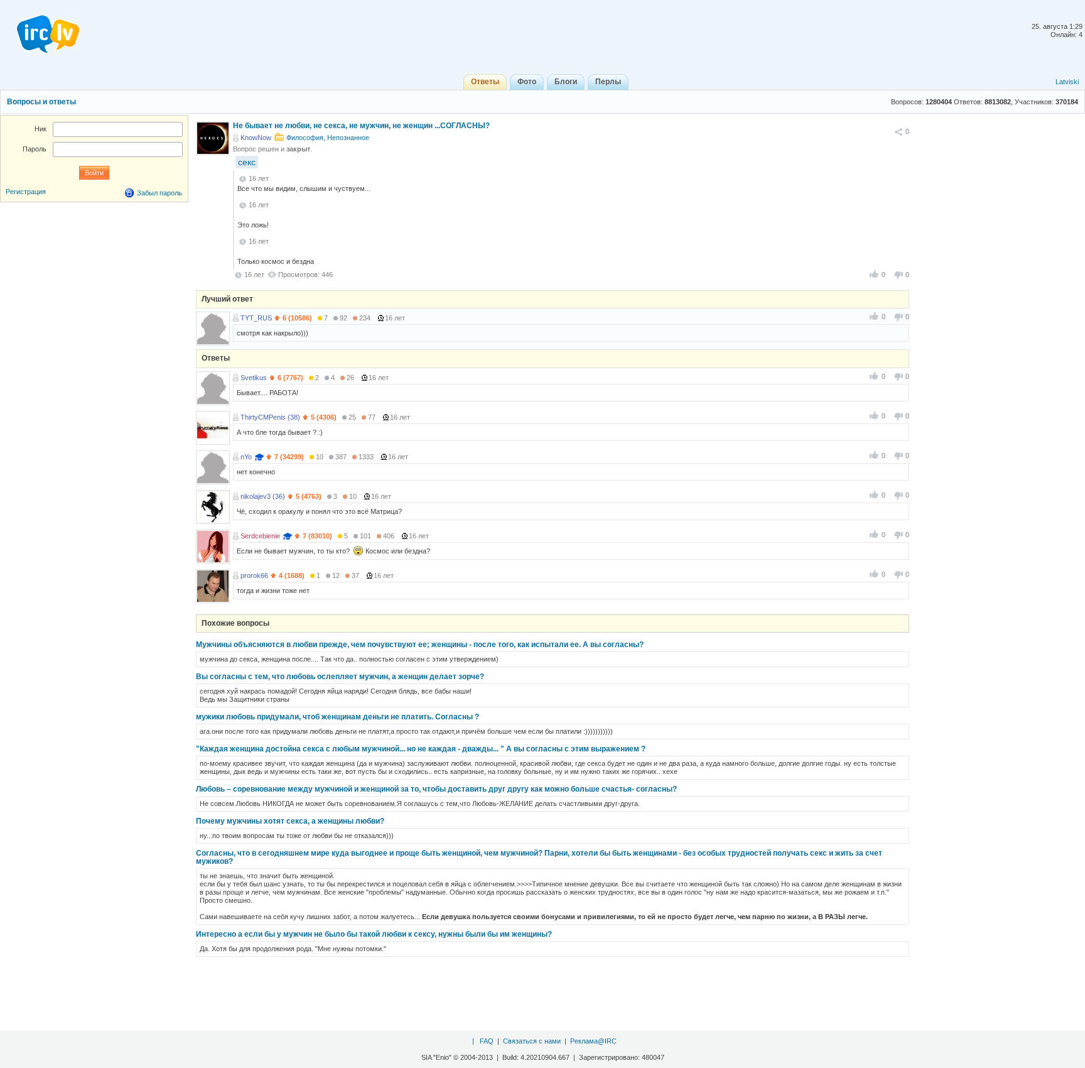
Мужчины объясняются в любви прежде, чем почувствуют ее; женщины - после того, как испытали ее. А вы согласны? (420, 644)
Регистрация (26, 191)
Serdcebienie (260, 536)
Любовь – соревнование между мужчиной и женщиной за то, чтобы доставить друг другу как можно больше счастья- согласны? (436, 789)
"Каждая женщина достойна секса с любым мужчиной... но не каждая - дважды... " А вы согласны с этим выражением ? (420, 748)
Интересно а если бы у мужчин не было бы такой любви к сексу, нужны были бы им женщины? (374, 934)
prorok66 (254, 575)
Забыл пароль (159, 193)
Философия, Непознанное (327, 137)
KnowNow (255, 137)
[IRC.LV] (40, 30)
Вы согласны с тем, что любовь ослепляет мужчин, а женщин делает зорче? (340, 676)
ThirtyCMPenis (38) (270, 417)
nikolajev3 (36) (262, 496)
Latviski (1067, 81)
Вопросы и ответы (41, 101)
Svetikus (253, 377)
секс (247, 162)
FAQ (487, 1041)
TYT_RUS (256, 318)
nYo (246, 456)
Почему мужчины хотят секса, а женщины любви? (290, 821)
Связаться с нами (532, 1041)
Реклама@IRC (593, 1041)
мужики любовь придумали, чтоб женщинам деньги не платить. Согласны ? (337, 716)
